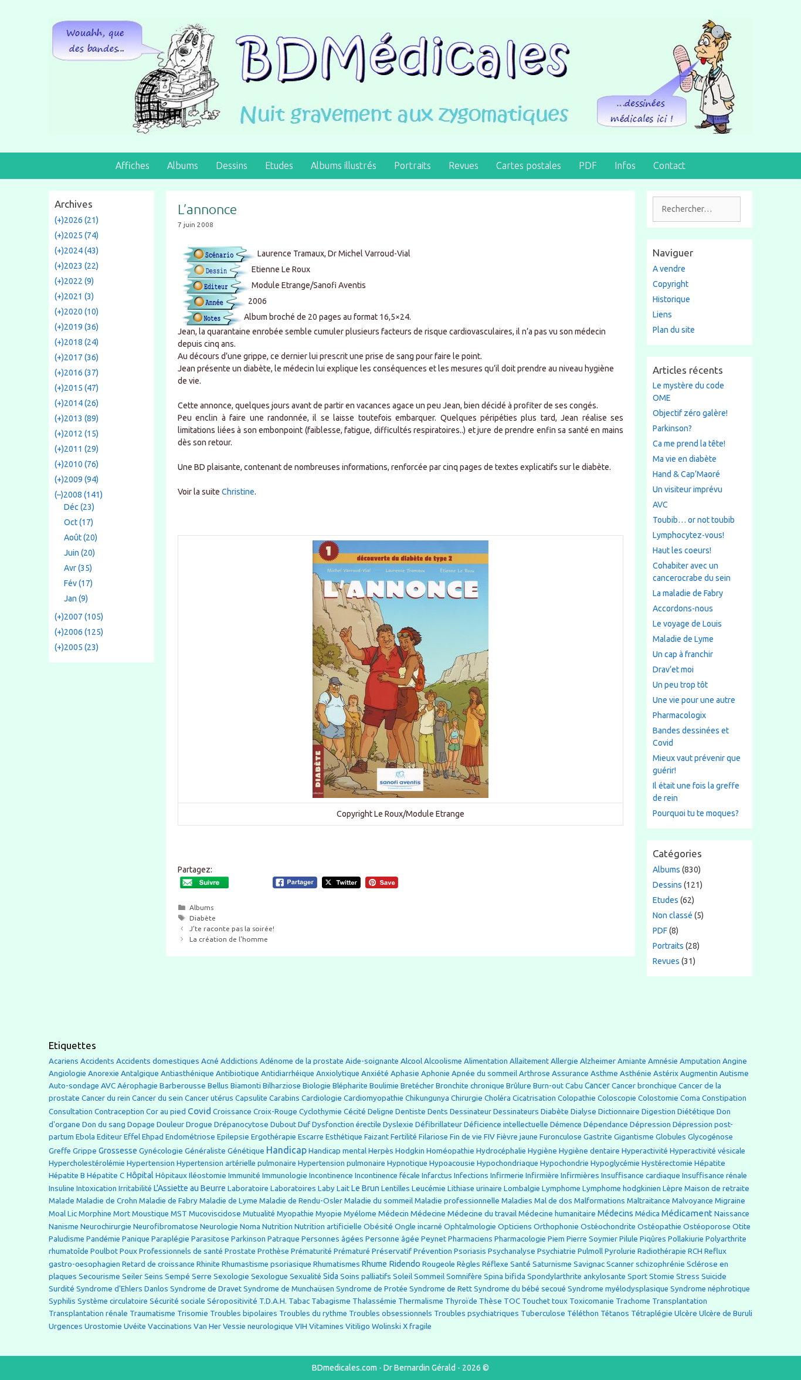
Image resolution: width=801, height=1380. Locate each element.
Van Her (207, 1326)
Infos (625, 165)
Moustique (150, 1213)
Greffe (60, 1150)
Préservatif (392, 1251)
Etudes (279, 165)
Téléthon (583, 1313)
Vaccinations (170, 1326)
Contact (669, 165)
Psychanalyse (511, 1251)
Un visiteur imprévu (687, 489)
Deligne (380, 1111)
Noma (250, 1226)
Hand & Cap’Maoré (686, 474)
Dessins (231, 165)
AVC (660, 504)
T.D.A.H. (273, 1301)
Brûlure (518, 1085)
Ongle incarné (418, 1226)
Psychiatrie (556, 1251)
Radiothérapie (661, 1251)
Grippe (85, 1150)
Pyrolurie (620, 1251)
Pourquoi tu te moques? (696, 813)
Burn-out (548, 1085)
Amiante (631, 1061)
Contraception (119, 1111)
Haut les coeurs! (682, 550)
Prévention (432, 1251)
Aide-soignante (372, 1061)
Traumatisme (152, 1313)
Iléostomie (207, 1175)
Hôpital (140, 1175)
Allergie (564, 1061)
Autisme (734, 1073)
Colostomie (658, 1098)
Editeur (109, 1136)
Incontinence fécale (387, 1175)
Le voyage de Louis (687, 623)
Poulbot (104, 1251)
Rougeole (438, 1264)
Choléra (497, 1098)
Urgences (66, 1326)
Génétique (246, 1150)
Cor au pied (166, 1111)
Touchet (536, 1301)
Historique (671, 299)
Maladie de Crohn (106, 1200)
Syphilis (62, 1301)
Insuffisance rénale (714, 1175)
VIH (301, 1326)
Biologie (317, 1085)
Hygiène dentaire (589, 1150)
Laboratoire (248, 1188)
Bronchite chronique (470, 1085)
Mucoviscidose (215, 1213)
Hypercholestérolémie (87, 1163)
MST (179, 1213)
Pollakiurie (686, 1238)
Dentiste (410, 1111)
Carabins (284, 1098)
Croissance (232, 1111)
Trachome (633, 1301)
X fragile (417, 1326)
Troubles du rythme (313, 1313)
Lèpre (673, 1188)
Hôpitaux (171, 1175)
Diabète (202, 918)
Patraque (283, 1238)
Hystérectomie (667, 1163)
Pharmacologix (679, 715)
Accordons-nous (683, 608)
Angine (734, 1061)
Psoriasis (470, 1251)
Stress (688, 1276)
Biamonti (245, 1085)
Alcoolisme (443, 1061)
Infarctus (437, 1175)
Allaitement (529, 1061)
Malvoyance (692, 1200)
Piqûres (653, 1238)
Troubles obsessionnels (390, 1313)
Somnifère (464, 1276)
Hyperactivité (645, 1150)
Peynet (433, 1238)
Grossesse (118, 1150)
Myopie (328, 1213)
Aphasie (405, 1073)
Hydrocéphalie (501, 1150)
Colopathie (577, 1098)
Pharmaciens (470, 1238)
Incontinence (331, 1175)
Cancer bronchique (644, 1085)
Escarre (311, 1136)
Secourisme (99, 1276)
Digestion (659, 1111)
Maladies (516, 1200)
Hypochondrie (564, 1163)
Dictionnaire (619, 1111)
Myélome (360, 1213)
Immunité (244, 1175)
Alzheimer (598, 1061)
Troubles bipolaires (243, 1313)
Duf (304, 1124)
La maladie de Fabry (688, 593)
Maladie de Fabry (168, 1200)
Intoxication (96, 1188)
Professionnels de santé (181, 1251)
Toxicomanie (591, 1301)
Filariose (433, 1136)
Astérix (665, 1073)
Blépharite (350, 1085)
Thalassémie (374, 1301)
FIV (489, 1136)
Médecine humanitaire (557, 1213)
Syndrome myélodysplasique (618, 1288)
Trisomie (192, 1313)
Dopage (141, 1124)
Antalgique (140, 1073)
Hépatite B (67, 1175)
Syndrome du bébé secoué (520, 1288)
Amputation (700, 1061)
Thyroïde (461, 1301)
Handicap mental (337, 1150)
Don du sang (103, 1124)
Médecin (393, 1213)
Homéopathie (450, 1150)
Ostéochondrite (608, 1226)
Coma (690, 1098)
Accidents (97, 1061)
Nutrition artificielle (328, 1226)
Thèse (490, 1300)
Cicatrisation (534, 1098)
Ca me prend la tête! (689, 443)
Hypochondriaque (507, 1163)
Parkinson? (672, 428)
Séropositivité (232, 1301)
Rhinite (208, 1264)
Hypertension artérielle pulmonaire (236, 1163)
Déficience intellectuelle (506, 1124)
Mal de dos (553, 1200)
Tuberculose (543, 1313)
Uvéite (135, 1326)
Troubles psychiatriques (476, 1313)
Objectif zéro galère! (690, 413)
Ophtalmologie (470, 1226)
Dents (437, 1111)
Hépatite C (105, 1175)
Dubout (283, 1124)
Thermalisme (420, 1301)
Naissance (731, 1213)
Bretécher (417, 1085)
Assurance (570, 1073)
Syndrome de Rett (440, 1288)
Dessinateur (470, 1111)
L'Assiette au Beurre (190, 1188)
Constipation (724, 1098)
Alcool (411, 1061)
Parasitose (210, 1238)
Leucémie (429, 1188)
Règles (468, 1264)
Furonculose (560, 1136)
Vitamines (326, 1326)
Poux (128, 1251)
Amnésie (663, 1061)
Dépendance (605, 1124)
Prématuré (352, 1251)
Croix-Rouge (275, 1111)
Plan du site (674, 329)
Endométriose (190, 1136)
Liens (662, 314)
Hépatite (709, 1163)
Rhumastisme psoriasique (266, 1264)
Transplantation (679, 1301)
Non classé (673, 915)
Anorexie (103, 1073)
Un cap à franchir (683, 654)
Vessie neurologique (258, 1326)
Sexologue (269, 1276)
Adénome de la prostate (302, 1061)
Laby (326, 1188)
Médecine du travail (482, 1213)
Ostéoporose (707, 1226)
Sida (330, 1276)
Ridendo (404, 1264)
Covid (199, 1111)
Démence (566, 1124)
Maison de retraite (716, 1188)
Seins (153, 1276)
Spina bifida (504, 1276)
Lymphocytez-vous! (688, 535)
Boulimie (384, 1085)
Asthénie (635, 1073)
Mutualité (259, 1213)
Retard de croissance (158, 1264)
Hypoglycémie (615, 1163)
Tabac (299, 1300)
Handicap (286, 1150)
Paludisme (66, 1238)
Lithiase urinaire (474, 1188)
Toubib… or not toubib (694, 520)
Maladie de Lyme (683, 639)
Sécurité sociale (177, 1300)
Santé (520, 1264)
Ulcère (685, 1313)
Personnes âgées (332, 1238)
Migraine (730, 1200)
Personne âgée (392, 1238)
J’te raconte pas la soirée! (231, 928)
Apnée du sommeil (484, 1073)
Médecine (428, 1213)
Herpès (380, 1150)
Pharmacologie (520, 1238)
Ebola (85, 1136)
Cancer (597, 1085)
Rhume (374, 1264)
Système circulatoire (112, 1301)
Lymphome (561, 1188)
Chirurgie (467, 1098)
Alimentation (486, 1061)
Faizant (376, 1136)
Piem (556, 1238)
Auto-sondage (74, 1085)
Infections (471, 1175)
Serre (202, 1276)
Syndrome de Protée (372, 1288)
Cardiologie (321, 1098)
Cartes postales (528, 165)
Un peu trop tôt (680, 684)
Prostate (240, 1251)
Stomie (661, 1276)
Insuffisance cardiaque (640, 1175)
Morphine (95, 1213)
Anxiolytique (337, 1073)
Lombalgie (522, 1188)
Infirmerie (507, 1175)
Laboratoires (293, 1188)
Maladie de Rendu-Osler (300, 1200)
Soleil (402, 1276)
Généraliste (205, 1150)
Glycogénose (710, 1136)
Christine (238, 491)
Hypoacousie (452, 1163)
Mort (121, 1213)
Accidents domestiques (157, 1061)
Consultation (71, 1111)
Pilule (628, 1238)
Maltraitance (648, 1200)
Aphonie (435, 1073)
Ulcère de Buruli (725, 1313)
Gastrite (597, 1136)
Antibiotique (237, 1073)
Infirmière (542, 1175)
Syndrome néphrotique (710, 1288)
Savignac (589, 1264)
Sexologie (231, 1276)
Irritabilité (135, 1188)
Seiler (132, 1276)
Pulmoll (590, 1251)
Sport (637, 1276)
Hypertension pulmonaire (341, 1163)
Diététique (696, 1111)
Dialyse (583, 1111)
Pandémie (103, 1238)
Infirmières (580, 1175)
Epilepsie (233, 1136)
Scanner (620, 1264)
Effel (132, 1136)
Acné (210, 1061)
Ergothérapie (273, 1136)
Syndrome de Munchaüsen (288, 1288)
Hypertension (151, 1163)
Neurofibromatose (165, 1226)
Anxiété (375, 1073)
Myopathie (295, 1213)
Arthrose (534, 1073)
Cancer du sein (157, 1098)
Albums (182, 165)
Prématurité (311, 1251)
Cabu (574, 1085)
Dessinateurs (516, 1111)
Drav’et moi (673, 669)
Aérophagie (137, 1085)
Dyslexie (398, 1124)
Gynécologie (161, 1150)
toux (560, 1301)
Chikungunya (427, 1098)
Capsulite (251, 1098)
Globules (671, 1136)
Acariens (64, 1061)
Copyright (670, 284)
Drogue (199, 1124)
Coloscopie (617, 1098)
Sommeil (429, 1276)
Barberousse (182, 1085)
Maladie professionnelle (457, 1200)
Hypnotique (407, 1163)
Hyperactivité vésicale (707, 1150)
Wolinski (386, 1326)
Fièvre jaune (517, 1136)
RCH (695, 1251)
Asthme (604, 1073)
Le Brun (365, 1188)
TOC (512, 1301)
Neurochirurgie (105, 1226)
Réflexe (495, 1264)
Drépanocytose (241, 1124)
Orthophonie (556, 1226)
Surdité (61, 1288)
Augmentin (699, 1073)
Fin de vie (466, 1136)
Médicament (686, 1213)
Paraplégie (170, 1238)
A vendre (669, 268)
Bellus (218, 1085)
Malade (61, 1200)
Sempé (177, 1276)
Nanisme (64, 1226)
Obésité (378, 1226)
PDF (588, 165)
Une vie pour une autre (694, 700)
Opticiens (515, 1226)
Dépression (650, 1124)
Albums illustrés (343, 165)
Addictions (239, 1061)
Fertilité (404, 1136)
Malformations (599, 1200)
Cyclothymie (320, 1111)
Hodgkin (410, 1150)
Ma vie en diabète (685, 459)
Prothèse (273, 1251)
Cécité (355, 1111)
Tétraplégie (652, 1313)
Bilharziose (282, 1085)
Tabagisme (331, 1300)
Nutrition (277, 1226)
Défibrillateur (438, 1124)
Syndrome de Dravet (206, 1288)
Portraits (412, 165)
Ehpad (153, 1136)
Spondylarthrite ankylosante (576, 1276)
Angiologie (67, 1073)
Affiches (133, 165)
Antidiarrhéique (287, 1073)
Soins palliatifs (365, 1276)
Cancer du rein (106, 1098)
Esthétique (343, 1136)
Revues (463, 165)
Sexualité (305, 1276)
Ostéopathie (659, 1226)
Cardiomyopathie (373, 1098)
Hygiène (542, 1150)
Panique (136, 1238)
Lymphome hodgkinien (621, 1188)
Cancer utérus (209, 1098)
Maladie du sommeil (378, 1200)
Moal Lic (63, 1213)
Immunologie (284, 1175)
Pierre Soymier (591, 1238)
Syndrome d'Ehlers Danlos (122, 1288)
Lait (343, 1188)
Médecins (615, 1213)
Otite (741, 1226)
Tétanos (614, 1313)
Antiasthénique (187, 1073)
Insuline (61, 1188)
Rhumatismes (336, 1264)
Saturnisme (552, 1264)
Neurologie (219, 1226)
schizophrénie (660, 1264)
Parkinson (248, 1238)
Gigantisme (634, 1136)
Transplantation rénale (88, 1313)
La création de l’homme (228, 939)
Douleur (170, 1124)
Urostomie (103, 1326)
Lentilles (395, 1188)
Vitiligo (357, 1326)
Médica (647, 1213)
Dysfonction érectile (346, 1124)
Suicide (714, 1276)
